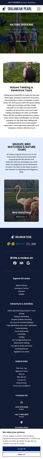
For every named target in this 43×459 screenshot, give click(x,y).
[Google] (28, 263)
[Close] (41, 429)
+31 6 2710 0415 (21, 407)
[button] (21, 217)
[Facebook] (14, 263)
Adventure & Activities (21, 29)
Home (7, 29)
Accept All (21, 449)
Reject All (21, 454)
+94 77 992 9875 (21, 414)
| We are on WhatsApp (21, 2)
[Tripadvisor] (21, 263)
